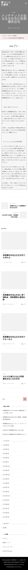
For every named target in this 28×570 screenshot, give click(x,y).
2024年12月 (6, 466)
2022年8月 (6, 504)
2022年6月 (6, 512)
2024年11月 (6, 470)
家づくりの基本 (6, 3)
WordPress (17, 567)
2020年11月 (6, 517)
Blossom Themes (18, 564)
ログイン (5, 538)
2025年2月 (6, 457)
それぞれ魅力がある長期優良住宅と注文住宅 (13, 377)
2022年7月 (6, 508)
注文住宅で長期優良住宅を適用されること (14, 434)
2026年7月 (6, 449)
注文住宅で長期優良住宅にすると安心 (13, 430)
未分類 (13, 12)
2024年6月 (6, 491)
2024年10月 (6, 474)
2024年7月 (6, 487)
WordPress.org (7, 551)
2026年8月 (6, 445)
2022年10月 (6, 496)
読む (22, 262)
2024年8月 (6, 483)
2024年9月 (6, 479)
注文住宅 (4, 52)
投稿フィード (6, 542)
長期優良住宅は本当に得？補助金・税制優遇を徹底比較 (14, 297)
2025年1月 (6, 462)
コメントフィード (8, 547)
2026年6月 (6, 453)
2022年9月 (6, 500)
